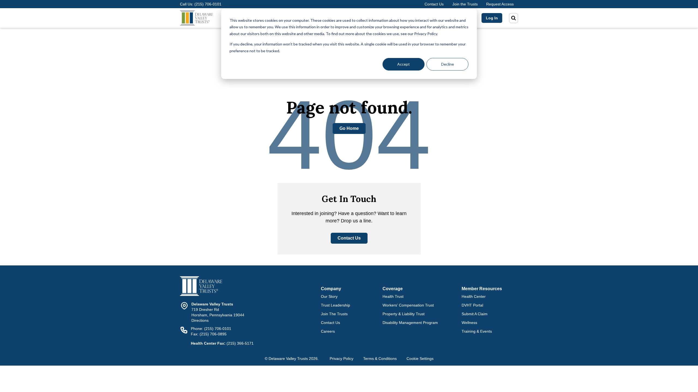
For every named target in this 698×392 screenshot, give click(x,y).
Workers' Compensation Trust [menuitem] (408, 305)
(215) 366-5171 (240, 343)
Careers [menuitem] (328, 331)
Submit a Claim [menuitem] (475, 314)
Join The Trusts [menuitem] (334, 314)
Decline (447, 64)
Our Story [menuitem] (329, 296)
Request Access (500, 4)
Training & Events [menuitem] (477, 331)
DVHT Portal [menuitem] (472, 305)
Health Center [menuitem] (474, 296)
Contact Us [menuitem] (330, 322)
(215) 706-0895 (213, 334)
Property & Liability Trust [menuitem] (404, 314)
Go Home (349, 128)
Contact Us (434, 4)
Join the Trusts (465, 4)
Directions (200, 320)
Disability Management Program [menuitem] (410, 322)
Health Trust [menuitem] (393, 296)
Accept (403, 64)
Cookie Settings (420, 358)
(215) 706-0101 (207, 4)
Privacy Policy (341, 358)
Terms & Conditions (380, 358)
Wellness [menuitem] (469, 322)
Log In (492, 18)
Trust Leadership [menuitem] (335, 305)
